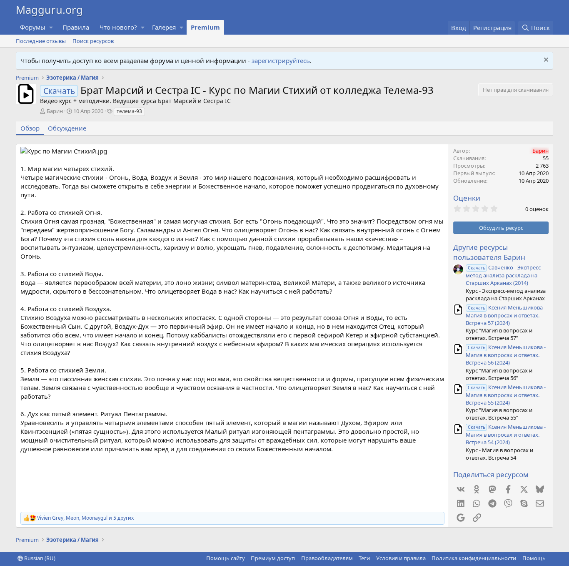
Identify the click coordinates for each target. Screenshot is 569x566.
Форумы (32, 27)
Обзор (30, 128)
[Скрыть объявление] (545, 60)
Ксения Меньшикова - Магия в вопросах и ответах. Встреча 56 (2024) (506, 354)
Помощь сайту (225, 558)
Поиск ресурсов (93, 41)
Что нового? (118, 27)
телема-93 (129, 111)
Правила (75, 27)
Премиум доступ (273, 558)
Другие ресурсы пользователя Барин (489, 252)
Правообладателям (327, 558)
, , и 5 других (85, 518)
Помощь (534, 558)
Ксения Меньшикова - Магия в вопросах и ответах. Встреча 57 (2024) (506, 315)
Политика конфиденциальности (474, 558)
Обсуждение (67, 128)
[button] (51, 27)
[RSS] (551, 558)
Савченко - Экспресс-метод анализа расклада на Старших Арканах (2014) (504, 275)
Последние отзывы (41, 41)
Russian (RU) (39, 558)
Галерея (164, 27)
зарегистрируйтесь (281, 60)
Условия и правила (401, 558)
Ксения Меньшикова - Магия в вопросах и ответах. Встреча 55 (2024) (506, 394)
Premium (205, 27)
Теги (364, 558)
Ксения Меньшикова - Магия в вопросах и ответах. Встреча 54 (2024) (506, 434)
